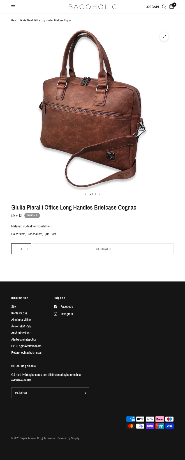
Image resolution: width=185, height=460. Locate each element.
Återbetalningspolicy (23, 339)
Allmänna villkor (21, 319)
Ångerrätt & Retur (21, 326)
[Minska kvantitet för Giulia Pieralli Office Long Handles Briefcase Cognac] (15, 249)
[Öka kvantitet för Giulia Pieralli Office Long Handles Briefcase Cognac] (27, 249)
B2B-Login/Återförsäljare (26, 345)
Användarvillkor (20, 332)
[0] (171, 7)
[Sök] (164, 7)
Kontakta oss (19, 313)
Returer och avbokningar (26, 352)
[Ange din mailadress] (84, 392)
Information (20, 297)
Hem (13, 20)
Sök (13, 306)
